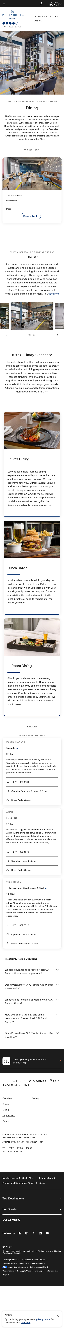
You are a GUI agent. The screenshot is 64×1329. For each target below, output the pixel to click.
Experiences (8, 1115)
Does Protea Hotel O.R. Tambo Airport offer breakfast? (29, 1035)
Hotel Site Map (52, 1271)
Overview (7, 1098)
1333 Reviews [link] (15, 27)
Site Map (38, 1271)
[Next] (54, 335)
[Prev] (9, 335)
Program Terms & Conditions (14, 1263)
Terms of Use (39, 1260)
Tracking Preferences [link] (11, 1260)
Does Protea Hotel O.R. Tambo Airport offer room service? (29, 986)
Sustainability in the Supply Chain (16, 1271)
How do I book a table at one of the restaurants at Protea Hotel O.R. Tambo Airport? (27, 1018)
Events (5, 1121)
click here (25, 1322)
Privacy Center (36, 1263)
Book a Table (30, 216)
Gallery (35, 1098)
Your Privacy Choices (16, 1267)
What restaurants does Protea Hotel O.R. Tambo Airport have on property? (27, 971)
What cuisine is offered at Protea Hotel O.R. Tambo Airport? (29, 1001)
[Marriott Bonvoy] (54, 4)
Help (4, 1274)
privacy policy (43, 1319)
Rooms (5, 1104)
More (8, 209)
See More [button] (40, 139)
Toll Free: (17, 1148)
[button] (41, 3)
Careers (27, 1260)
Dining (5, 1109)
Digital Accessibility (38, 1267)
